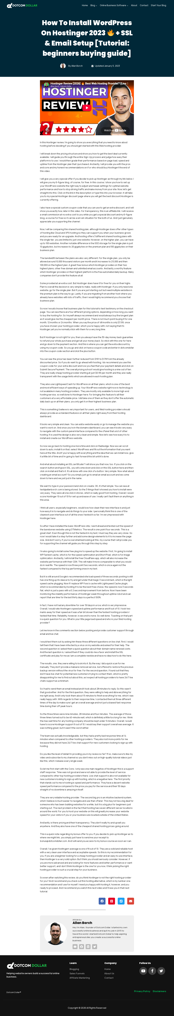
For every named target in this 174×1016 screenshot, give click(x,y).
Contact (144, 5)
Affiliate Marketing (80, 977)
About (134, 5)
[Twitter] (161, 971)
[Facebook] (152, 971)
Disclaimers (159, 991)
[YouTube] (143, 971)
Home (85, 5)
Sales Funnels (77, 973)
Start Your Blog (158, 5)
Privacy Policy (142, 991)
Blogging (74, 969)
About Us (109, 973)
